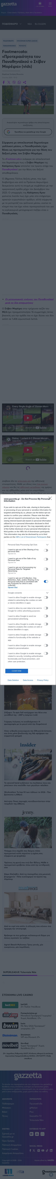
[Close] (50, 499)
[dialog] (28, 589)
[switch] (46, 550)
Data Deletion (13, 680)
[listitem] (28, 544)
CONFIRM (16, 671)
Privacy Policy (42, 680)
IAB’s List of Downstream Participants (31, 537)
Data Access (28, 680)
